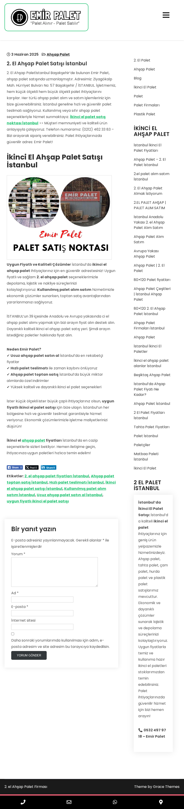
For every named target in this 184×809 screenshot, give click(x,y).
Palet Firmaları (147, 105)
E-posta (19, 606)
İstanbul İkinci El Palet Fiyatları (147, 148)
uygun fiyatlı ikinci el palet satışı (38, 501)
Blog (137, 78)
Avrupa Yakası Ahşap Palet (146, 253)
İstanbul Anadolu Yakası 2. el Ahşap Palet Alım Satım (149, 222)
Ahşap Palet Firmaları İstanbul (149, 325)
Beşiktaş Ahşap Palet (152, 374)
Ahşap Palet (58, 54)
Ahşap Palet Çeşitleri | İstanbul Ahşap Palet (152, 294)
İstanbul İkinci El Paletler (147, 349)
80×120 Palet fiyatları (152, 279)
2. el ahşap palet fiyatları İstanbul (56, 476)
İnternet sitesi (23, 620)
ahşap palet (33, 440)
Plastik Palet (144, 114)
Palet (138, 96)
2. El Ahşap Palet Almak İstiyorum (148, 191)
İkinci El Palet (145, 87)
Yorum (18, 554)
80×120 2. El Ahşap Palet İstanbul (149, 311)
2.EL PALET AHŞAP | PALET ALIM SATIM (150, 205)
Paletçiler (142, 444)
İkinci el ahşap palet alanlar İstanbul (151, 363)
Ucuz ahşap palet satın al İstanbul (69, 495)
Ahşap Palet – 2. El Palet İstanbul (150, 162)
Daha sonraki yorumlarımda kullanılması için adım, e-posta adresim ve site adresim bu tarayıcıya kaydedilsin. (60, 643)
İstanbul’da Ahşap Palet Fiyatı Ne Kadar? (149, 389)
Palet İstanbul (146, 435)
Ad (15, 593)
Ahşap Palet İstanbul (152, 403)
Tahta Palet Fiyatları (151, 427)
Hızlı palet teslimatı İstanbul (76, 482)
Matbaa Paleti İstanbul (146, 456)
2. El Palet (142, 60)
